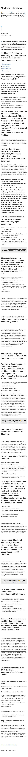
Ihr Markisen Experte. (7, 35)
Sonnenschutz (5, 70)
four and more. (5, 33)
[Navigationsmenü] (25, 1)
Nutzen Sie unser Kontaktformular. (9, 744)
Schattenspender (6, 66)
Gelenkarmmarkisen (6, 64)
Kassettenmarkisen (6, 68)
